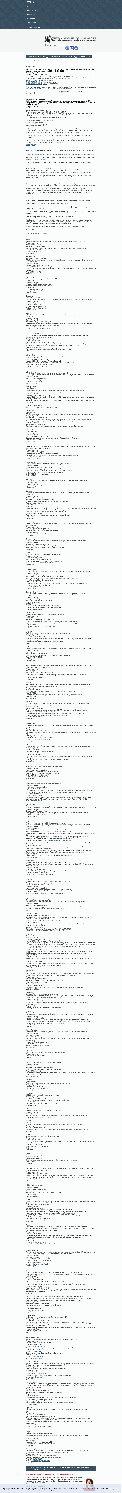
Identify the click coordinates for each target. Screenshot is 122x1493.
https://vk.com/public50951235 (46, 408)
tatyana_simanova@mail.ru (40, 1221)
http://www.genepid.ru (33, 155)
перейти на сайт (78, 228)
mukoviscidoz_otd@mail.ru (40, 1265)
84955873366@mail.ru (34, 83)
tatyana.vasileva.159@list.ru (40, 740)
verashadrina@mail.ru (38, 1243)
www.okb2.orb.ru (32, 384)
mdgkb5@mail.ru (37, 123)
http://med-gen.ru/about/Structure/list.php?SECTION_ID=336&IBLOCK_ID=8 (68, 155)
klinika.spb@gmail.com (39, 1375)
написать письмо (40, 160)
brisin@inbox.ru (36, 460)
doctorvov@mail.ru (37, 802)
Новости (32, 15)
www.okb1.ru (30, 408)
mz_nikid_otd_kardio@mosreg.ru (42, 81)
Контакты (32, 24)
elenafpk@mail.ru (66, 90)
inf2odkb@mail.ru (37, 928)
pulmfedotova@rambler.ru (40, 1046)
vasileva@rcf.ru (36, 514)
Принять (114, 1489)
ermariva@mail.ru (37, 1357)
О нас (30, 6)
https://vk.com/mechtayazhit (45, 1245)
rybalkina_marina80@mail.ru (41, 1428)
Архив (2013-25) (34, 28)
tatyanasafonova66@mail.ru (40, 329)
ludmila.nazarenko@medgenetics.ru (60, 841)
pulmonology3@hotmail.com (40, 1462)
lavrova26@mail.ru (37, 1352)
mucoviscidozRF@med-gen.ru (36, 85)
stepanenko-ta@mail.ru (39, 1311)
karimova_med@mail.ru (39, 425)
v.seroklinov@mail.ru (38, 253)
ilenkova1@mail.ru (37, 797)
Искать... (48, 46)
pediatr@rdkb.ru (89, 187)
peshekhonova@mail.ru (39, 1378)
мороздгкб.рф (31, 146)
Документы (33, 11)
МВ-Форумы (33, 19)
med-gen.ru (34, 95)
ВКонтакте (39, 1359)
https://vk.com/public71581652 (36, 234)
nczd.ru (70, 218)
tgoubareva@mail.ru (38, 951)
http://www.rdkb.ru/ (72, 187)
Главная (32, 2)
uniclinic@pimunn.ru (38, 1347)
